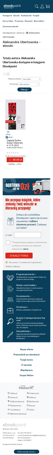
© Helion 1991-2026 (10, 429)
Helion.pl (13, 393)
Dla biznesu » (22, 307)
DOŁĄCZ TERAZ (19, 255)
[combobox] (31, 79)
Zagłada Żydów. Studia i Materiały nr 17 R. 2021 (15, 142)
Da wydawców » (23, 296)
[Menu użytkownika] (42, 6)
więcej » (26, 249)
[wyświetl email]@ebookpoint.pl (34, 435)
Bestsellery (39, 21)
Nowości (28, 21)
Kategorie (7, 15)
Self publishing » (23, 331)
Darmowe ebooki (10, 26)
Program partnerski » (25, 274)
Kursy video (8, 21)
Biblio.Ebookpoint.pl (18, 414)
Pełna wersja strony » (26, 451)
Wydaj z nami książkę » (26, 285)
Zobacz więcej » (13, 266)
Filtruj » (24, 89)
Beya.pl (32, 405)
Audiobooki (26, 15)
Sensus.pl (14, 397)
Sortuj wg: (14, 84)
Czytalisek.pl (15, 410)
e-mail (8, 234)
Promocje (19, 21)
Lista (4, 74)
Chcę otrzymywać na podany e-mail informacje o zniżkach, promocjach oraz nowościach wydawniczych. (29, 245)
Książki (36, 15)
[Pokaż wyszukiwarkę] (37, 6)
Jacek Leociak (12, 147)
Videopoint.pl (15, 405)
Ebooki (16, 15)
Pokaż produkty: (15, 79)
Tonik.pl (19, 444)
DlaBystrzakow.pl (17, 401)
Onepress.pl (34, 393)
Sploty (31, 410)
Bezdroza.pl (34, 401)
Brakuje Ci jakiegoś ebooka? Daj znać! (30, 319)
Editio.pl (32, 397)
